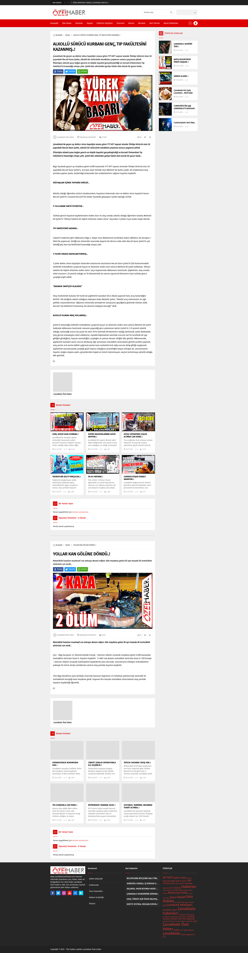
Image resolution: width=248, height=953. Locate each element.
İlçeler (67, 35)
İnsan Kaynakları (96, 891)
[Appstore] (75, 893)
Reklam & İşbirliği (96, 897)
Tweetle (72, 71)
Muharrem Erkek (177, 892)
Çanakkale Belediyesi (179, 905)
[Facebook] (52, 893)
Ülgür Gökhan (188, 930)
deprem (173, 883)
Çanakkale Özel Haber (65, 137)
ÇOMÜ (176, 930)
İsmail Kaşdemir (187, 935)
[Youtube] (69, 893)
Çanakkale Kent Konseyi (186, 915)
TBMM (179, 902)
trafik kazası (185, 902)
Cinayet (166, 883)
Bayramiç (167, 881)
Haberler (188, 886)
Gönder (84, 71)
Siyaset (181, 897)
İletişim (92, 904)
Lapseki (190, 890)
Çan (164, 905)
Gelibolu (177, 888)
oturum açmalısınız (80, 512)
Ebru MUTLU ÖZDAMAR (184, 883)
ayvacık (189, 878)
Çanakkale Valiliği (191, 921)
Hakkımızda (94, 885)
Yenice (191, 902)
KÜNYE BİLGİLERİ (96, 879)
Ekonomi (166, 888)
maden (165, 893)
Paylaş (60, 71)
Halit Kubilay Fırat (169, 890)
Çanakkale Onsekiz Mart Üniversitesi (174, 917)
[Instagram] (64, 893)
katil (177, 890)
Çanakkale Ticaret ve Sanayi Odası (174, 921)
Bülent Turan (181, 881)
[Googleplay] (81, 893)
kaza (181, 890)
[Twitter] (58, 893)
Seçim (173, 897)
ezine (171, 888)
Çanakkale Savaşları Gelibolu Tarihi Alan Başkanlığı (179, 918)
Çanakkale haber (170, 910)
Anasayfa (59, 35)
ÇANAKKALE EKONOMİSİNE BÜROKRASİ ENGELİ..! (93, 3)
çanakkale (171, 933)
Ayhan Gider (180, 877)
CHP (189, 880)
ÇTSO (181, 930)
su (175, 902)
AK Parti (168, 877)
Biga (173, 881)
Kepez (185, 890)
